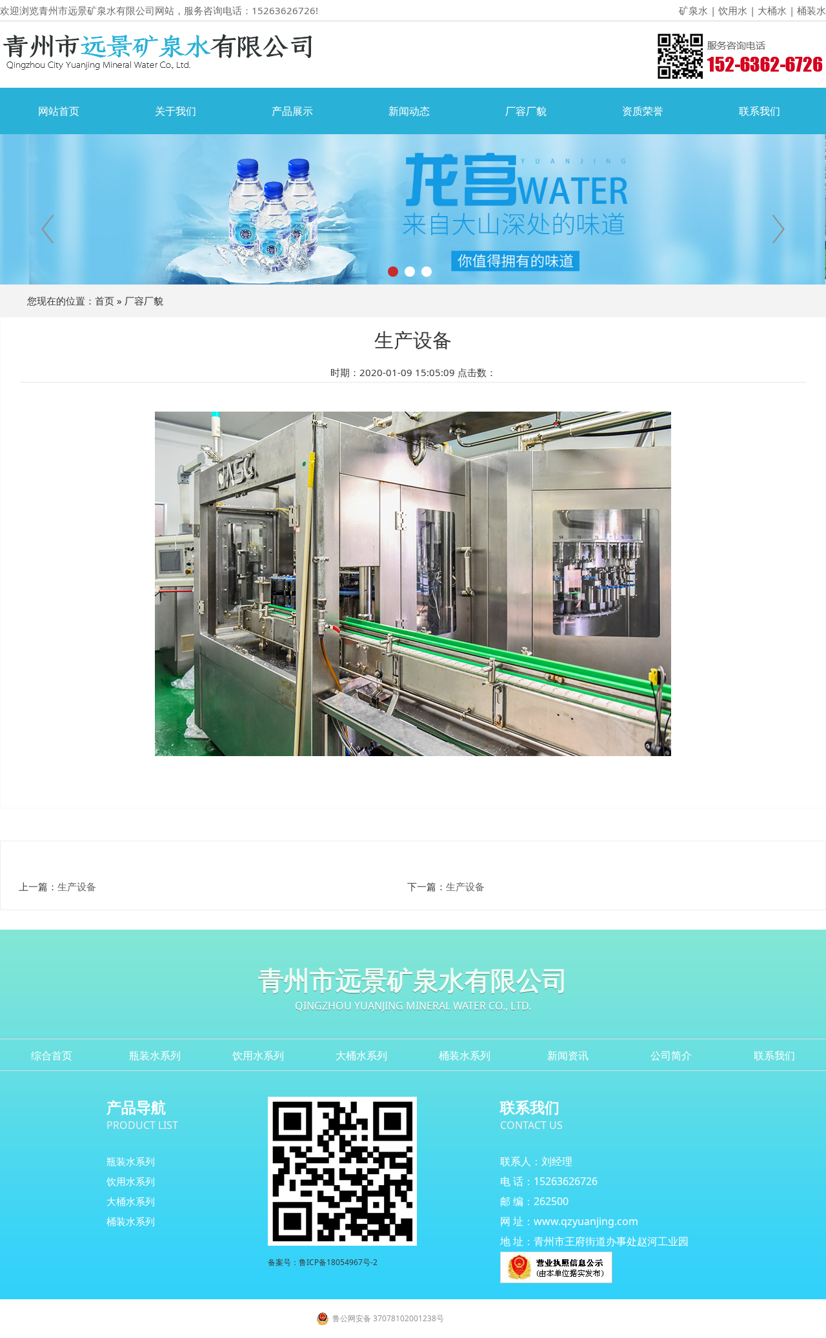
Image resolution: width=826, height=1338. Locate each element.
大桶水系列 (361, 1055)
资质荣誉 (642, 111)
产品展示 (292, 111)
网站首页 (58, 111)
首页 (104, 300)
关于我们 (175, 111)
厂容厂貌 (526, 111)
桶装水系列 (464, 1055)
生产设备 (76, 886)
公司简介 (671, 1055)
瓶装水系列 (155, 1055)
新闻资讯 (568, 1055)
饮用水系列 (258, 1055)
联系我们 (759, 111)
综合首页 (51, 1055)
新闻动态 (409, 111)
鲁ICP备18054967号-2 (338, 1262)
